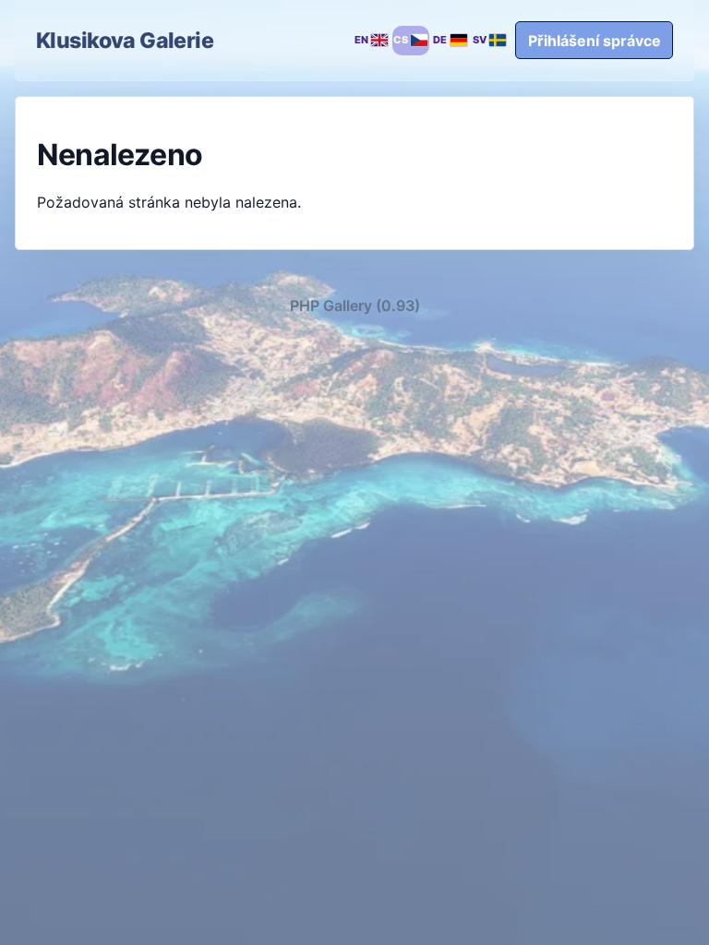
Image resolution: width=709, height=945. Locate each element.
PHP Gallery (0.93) (355, 305)
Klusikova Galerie (124, 41)
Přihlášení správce (594, 40)
